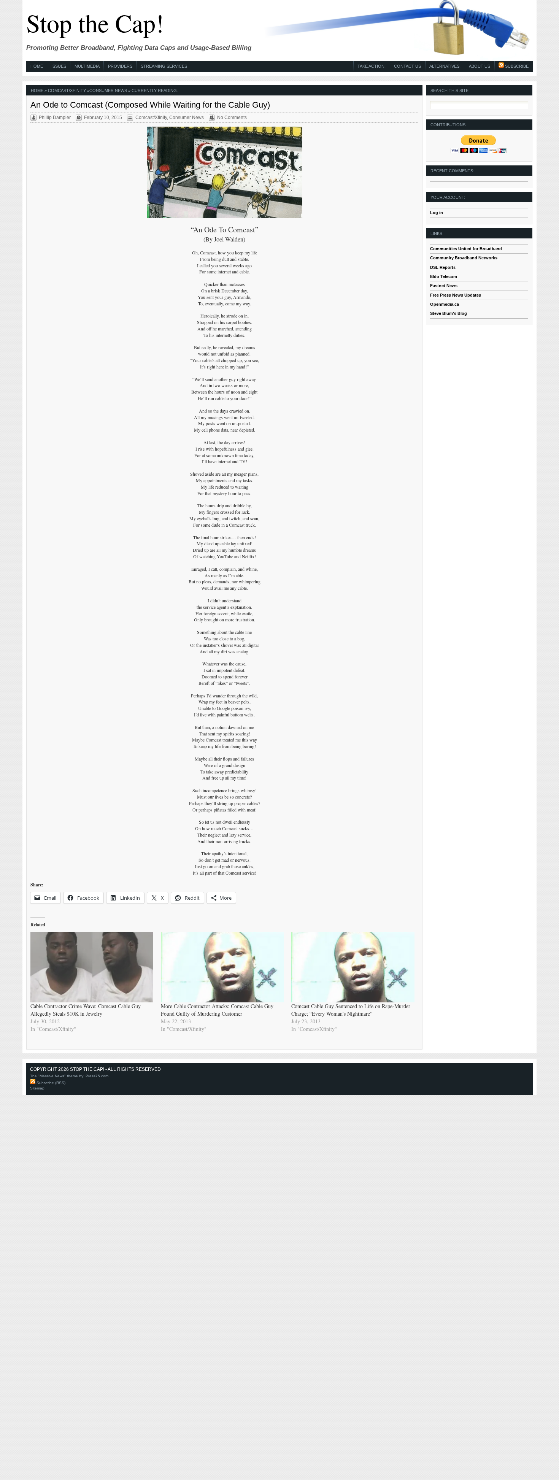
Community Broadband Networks (463, 258)
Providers (120, 66)
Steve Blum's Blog (448, 313)
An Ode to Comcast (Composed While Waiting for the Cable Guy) (150, 105)
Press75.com (97, 1076)
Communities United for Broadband (466, 248)
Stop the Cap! (95, 23)
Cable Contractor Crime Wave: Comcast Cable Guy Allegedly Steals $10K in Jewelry (85, 1009)
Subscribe (516, 66)
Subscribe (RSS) (50, 1083)
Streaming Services (164, 66)
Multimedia (87, 66)
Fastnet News (443, 285)
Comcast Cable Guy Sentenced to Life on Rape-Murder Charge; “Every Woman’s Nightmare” (350, 1009)
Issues (58, 66)
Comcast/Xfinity (67, 90)
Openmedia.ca (444, 304)
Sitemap (37, 1088)
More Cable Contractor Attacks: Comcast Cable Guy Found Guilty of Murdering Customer (217, 1009)
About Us (479, 66)
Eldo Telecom (443, 276)
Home (36, 66)
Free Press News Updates (455, 295)
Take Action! (371, 66)
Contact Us (407, 66)
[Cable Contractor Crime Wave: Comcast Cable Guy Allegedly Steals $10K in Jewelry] (91, 967)
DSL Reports (443, 267)
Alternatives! (445, 66)
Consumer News (108, 90)
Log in (436, 212)
